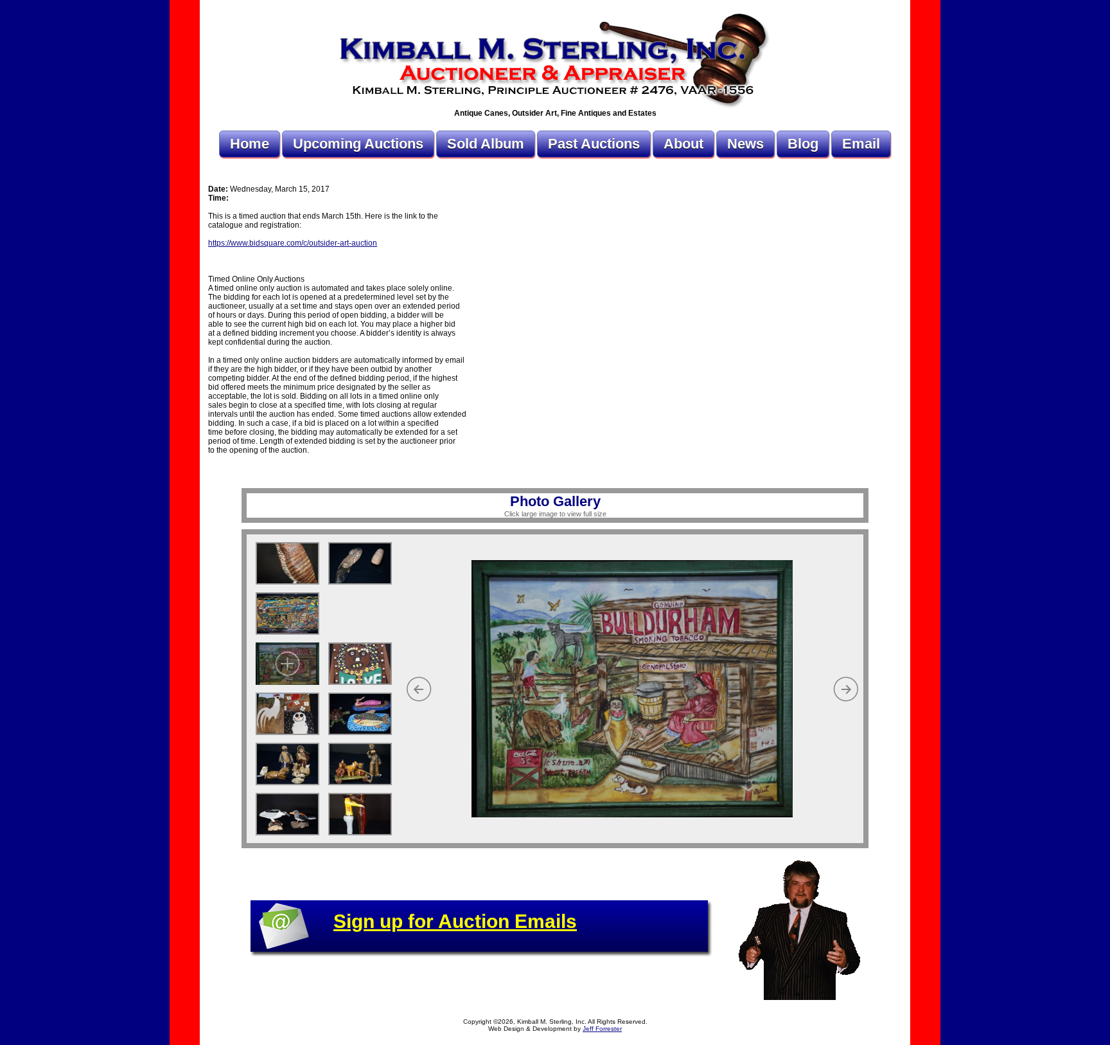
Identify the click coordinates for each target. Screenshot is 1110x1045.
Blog (803, 144)
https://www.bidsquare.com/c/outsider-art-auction (292, 243)
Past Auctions (594, 144)
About (683, 144)
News (745, 144)
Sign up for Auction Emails (455, 921)
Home (249, 144)
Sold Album (485, 144)
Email (861, 144)
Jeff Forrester (602, 1028)
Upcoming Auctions (358, 144)
